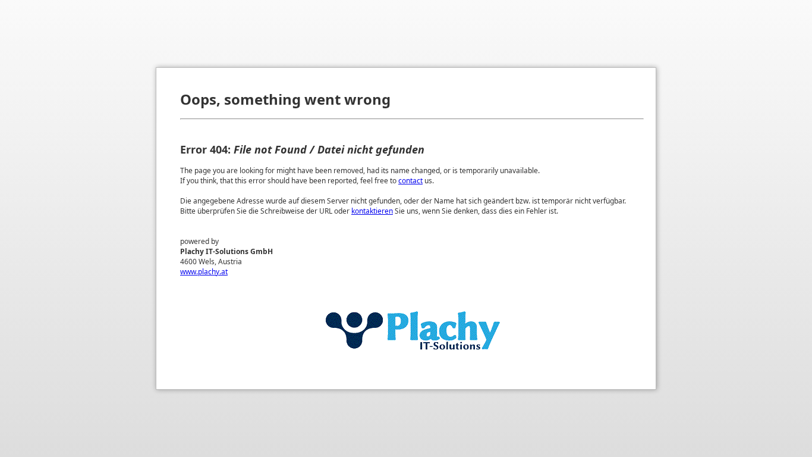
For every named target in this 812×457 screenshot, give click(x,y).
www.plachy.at (204, 272)
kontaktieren (372, 211)
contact (410, 181)
